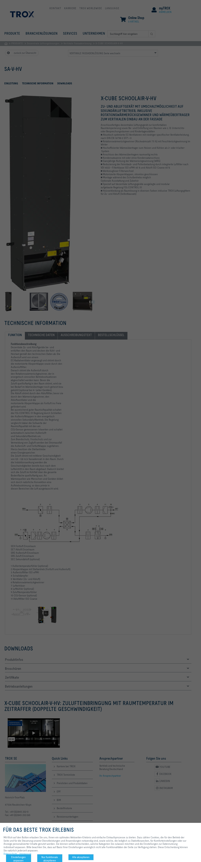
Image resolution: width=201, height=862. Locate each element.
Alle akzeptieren (81, 857)
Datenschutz (10, 853)
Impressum (25, 853)
